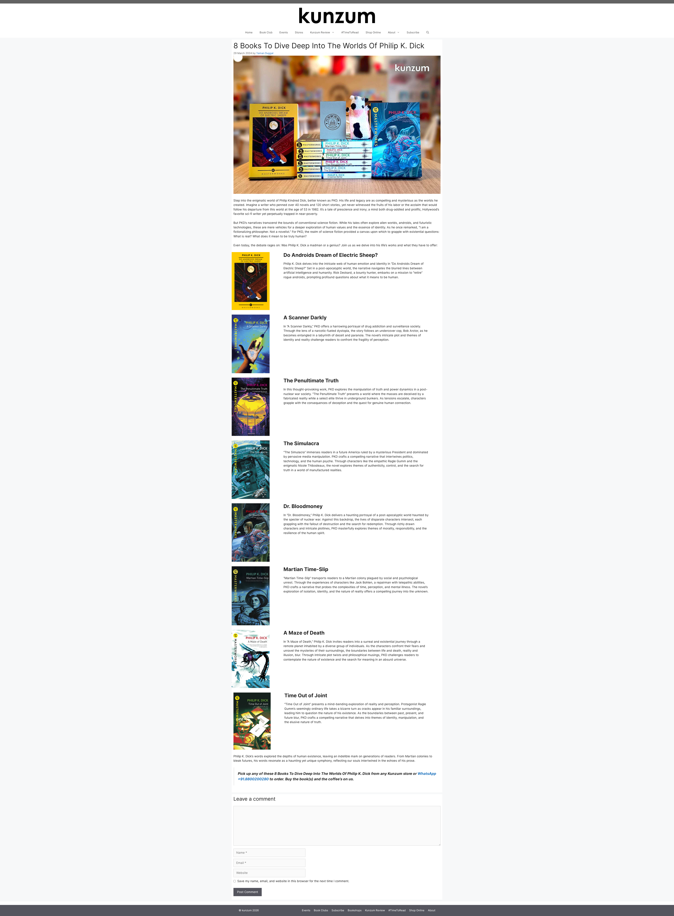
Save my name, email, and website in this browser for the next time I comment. (293, 881)
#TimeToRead (350, 32)
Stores (299, 32)
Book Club (266, 32)
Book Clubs (321, 910)
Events (283, 32)
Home (249, 32)
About (391, 32)
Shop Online (373, 32)
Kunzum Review (320, 32)
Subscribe (413, 32)
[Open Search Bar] (427, 32)
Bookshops (355, 910)
